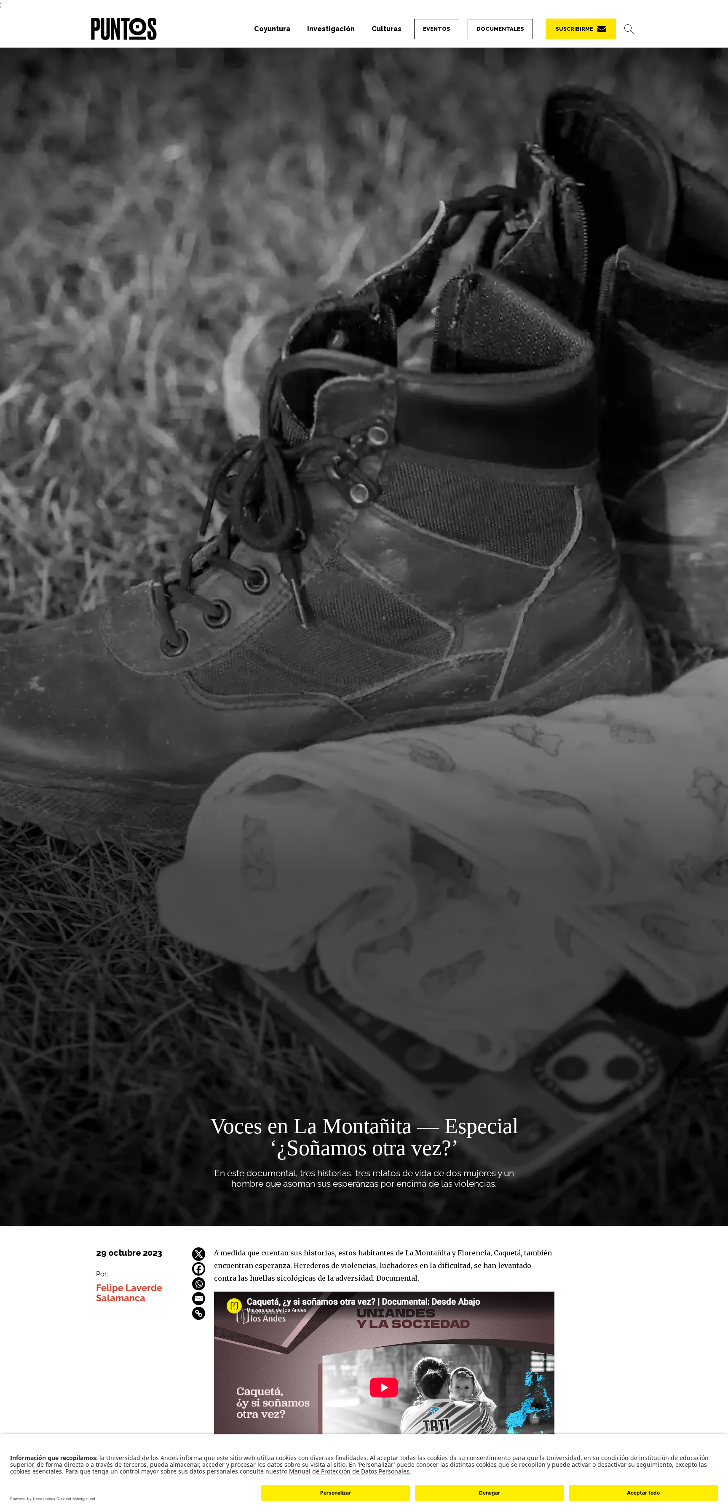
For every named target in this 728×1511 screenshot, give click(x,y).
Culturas (386, 29)
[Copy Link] (199, 1313)
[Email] (199, 1298)
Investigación (331, 29)
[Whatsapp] (199, 1284)
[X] (199, 1254)
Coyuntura (272, 29)
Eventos (436, 29)
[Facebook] (199, 1269)
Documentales (500, 29)
